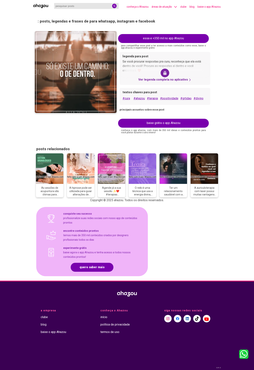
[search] (114, 6)
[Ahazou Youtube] (206, 318)
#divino (198, 98)
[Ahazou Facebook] (177, 318)
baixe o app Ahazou (209, 6)
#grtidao (186, 98)
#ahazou (139, 98)
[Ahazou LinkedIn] (187, 318)
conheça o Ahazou (138, 6)
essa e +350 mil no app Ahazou (163, 38)
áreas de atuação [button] (162, 6)
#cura (126, 98)
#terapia (152, 98)
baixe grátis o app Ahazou (163, 123)
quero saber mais (92, 267)
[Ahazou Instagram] (168, 318)
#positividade (169, 98)
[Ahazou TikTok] (197, 318)
